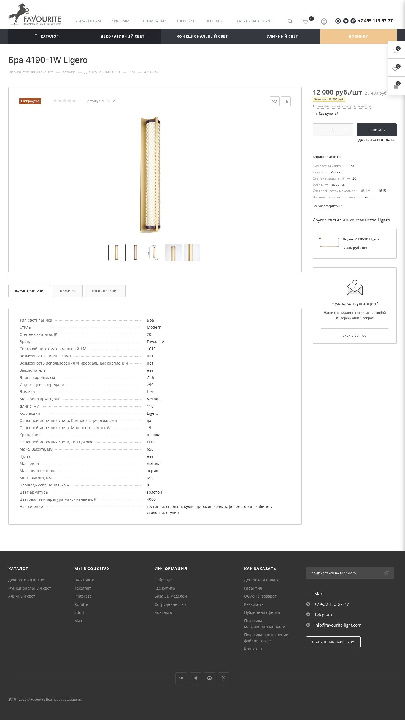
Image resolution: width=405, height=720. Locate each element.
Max (78, 620)
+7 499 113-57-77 (375, 20)
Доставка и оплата (261, 579)
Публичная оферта (262, 612)
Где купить (165, 588)
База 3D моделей (171, 596)
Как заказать (260, 568)
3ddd (79, 612)
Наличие (68, 291)
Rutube (81, 604)
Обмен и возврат (260, 596)
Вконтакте (181, 678)
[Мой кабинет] (324, 22)
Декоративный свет (27, 579)
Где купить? (328, 113)
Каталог (18, 568)
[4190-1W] (155, 175)
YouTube (209, 678)
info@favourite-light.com (337, 625)
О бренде (163, 579)
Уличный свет (21, 596)
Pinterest (82, 596)
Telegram (83, 588)
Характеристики (29, 291)
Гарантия (253, 588)
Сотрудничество (170, 604)
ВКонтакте (84, 579)
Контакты (164, 612)
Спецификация (105, 291)
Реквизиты (254, 604)
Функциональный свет (29, 588)
